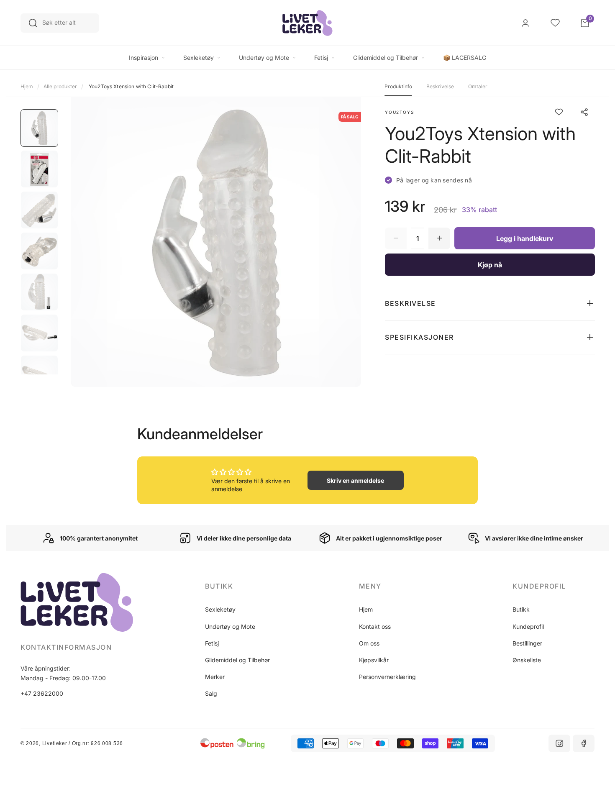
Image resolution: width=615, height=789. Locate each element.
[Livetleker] (307, 23)
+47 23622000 (41, 693)
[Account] (525, 23)
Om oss (369, 643)
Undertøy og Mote (230, 626)
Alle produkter (60, 86)
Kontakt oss (375, 626)
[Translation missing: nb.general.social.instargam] (559, 743)
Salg (211, 693)
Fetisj (212, 643)
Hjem (26, 86)
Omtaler (477, 86)
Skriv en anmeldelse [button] (355, 480)
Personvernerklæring (387, 676)
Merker (215, 676)
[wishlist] (559, 112)
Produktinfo (398, 86)
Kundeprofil (528, 626)
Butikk (521, 609)
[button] (490, 303)
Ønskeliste (526, 659)
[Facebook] (583, 743)
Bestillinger (527, 643)
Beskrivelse (440, 86)
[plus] (439, 238)
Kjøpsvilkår (374, 659)
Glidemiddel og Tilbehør (237, 659)
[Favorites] (555, 23)
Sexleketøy (220, 609)
